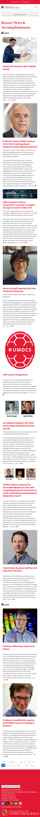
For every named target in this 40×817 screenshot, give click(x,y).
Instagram (11, 803)
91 (25, 762)
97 (14, 765)
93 (33, 762)
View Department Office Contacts (10, 786)
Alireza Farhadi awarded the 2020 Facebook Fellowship (19, 290)
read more (10, 100)
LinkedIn (16, 803)
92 (29, 762)
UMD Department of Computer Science (16, 7)
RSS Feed (20, 803)
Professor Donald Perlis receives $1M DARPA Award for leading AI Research (19, 723)
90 (21, 762)
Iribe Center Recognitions (15, 374)
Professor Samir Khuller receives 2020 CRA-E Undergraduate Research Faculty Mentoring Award (20, 144)
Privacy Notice (17, 807)
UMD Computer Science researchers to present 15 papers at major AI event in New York (19, 205)
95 (7, 765)
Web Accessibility (6, 807)
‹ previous (12, 762)
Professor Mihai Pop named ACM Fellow (18, 647)
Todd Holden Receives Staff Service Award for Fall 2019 (20, 569)
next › (27, 765)
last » (33, 765)
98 (18, 765)
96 (11, 765)
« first (4, 762)
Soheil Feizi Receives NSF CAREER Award (19, 68)
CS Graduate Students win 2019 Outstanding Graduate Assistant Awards (19, 425)
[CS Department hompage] (20, 812)
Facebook (2, 803)
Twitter (7, 803)
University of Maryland (20, 2)
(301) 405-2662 (13, 800)
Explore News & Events (20, 14)
